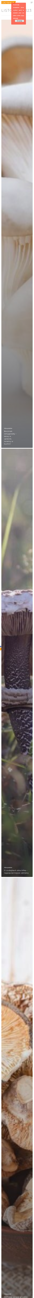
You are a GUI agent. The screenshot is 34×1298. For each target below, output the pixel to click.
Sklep (0, 649)
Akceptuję (19, 21)
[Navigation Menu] (32, 2)
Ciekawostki (7, 1294)
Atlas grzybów (8, 428)
